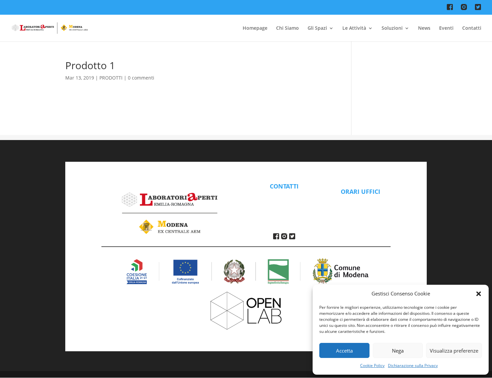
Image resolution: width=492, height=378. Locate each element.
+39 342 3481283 (284, 212)
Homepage (255, 28)
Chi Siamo (287, 28)
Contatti (471, 28)
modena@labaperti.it (284, 196)
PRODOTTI (110, 78)
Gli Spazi (317, 28)
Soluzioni (392, 28)
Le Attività (354, 28)
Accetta (344, 350)
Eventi (446, 28)
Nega (398, 350)
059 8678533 (284, 204)
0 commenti (141, 78)
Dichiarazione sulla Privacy (413, 365)
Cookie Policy (372, 365)
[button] (478, 293)
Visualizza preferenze (454, 350)
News (424, 28)
